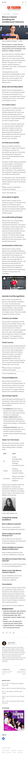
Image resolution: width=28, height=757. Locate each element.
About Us (9, 752)
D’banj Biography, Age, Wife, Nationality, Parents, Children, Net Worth (14, 617)
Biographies (16, 14)
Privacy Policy (14, 750)
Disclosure (20, 750)
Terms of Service (5, 750)
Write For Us (20, 752)
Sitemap (4, 752)
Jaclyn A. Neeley (11, 642)
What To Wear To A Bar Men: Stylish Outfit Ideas (13, 688)
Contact (14, 752)
